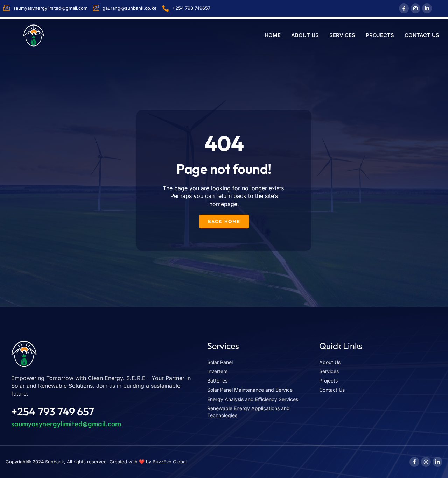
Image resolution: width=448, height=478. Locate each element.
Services (342, 35)
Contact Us (422, 35)
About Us (305, 35)
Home (273, 35)
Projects (380, 35)
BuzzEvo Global (170, 461)
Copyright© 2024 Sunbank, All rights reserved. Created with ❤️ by (79, 461)
